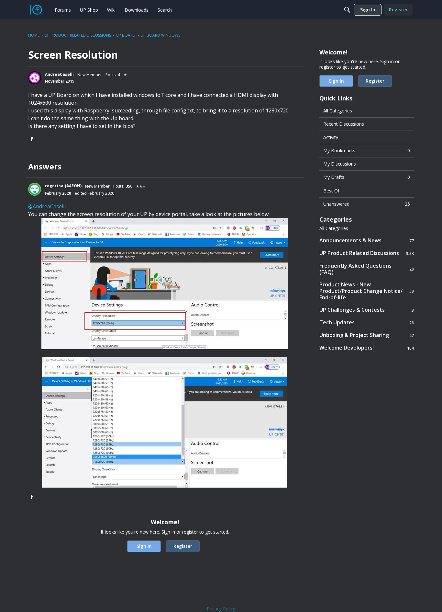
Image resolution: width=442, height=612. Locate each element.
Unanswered (366, 204)
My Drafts (366, 177)
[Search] (347, 10)
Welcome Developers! (366, 347)
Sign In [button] (144, 546)
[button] (34, 77)
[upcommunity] (35, 9)
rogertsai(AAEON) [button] (63, 186)
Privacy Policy (221, 609)
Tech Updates (366, 322)
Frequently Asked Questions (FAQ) (366, 268)
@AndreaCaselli (47, 206)
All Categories (337, 111)
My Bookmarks (366, 150)
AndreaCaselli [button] (59, 74)
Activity (330, 137)
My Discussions (339, 164)
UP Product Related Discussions (366, 253)
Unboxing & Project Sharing (366, 335)
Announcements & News (366, 240)
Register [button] (182, 546)
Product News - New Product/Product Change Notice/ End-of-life (366, 291)
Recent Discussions (343, 124)
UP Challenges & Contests (366, 309)
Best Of (331, 191)
